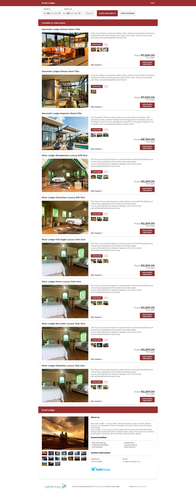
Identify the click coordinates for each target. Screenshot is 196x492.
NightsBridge (97, 486)
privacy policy (141, 486)
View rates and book (147, 63)
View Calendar (127, 13)
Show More (96, 44)
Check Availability (107, 13)
